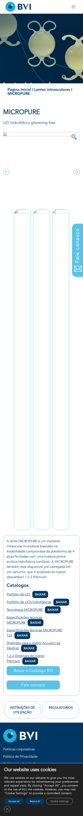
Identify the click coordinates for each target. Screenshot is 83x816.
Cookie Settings (59, 801)
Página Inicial (19, 90)
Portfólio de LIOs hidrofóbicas (37, 602)
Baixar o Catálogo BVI (33, 670)
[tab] (22, 710)
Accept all (14, 801)
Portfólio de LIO (26, 594)
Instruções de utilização (22, 710)
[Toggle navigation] (73, 7)
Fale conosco (33, 685)
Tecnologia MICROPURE (32, 609)
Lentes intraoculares (52, 90)
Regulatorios (61, 708)
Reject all (35, 801)
